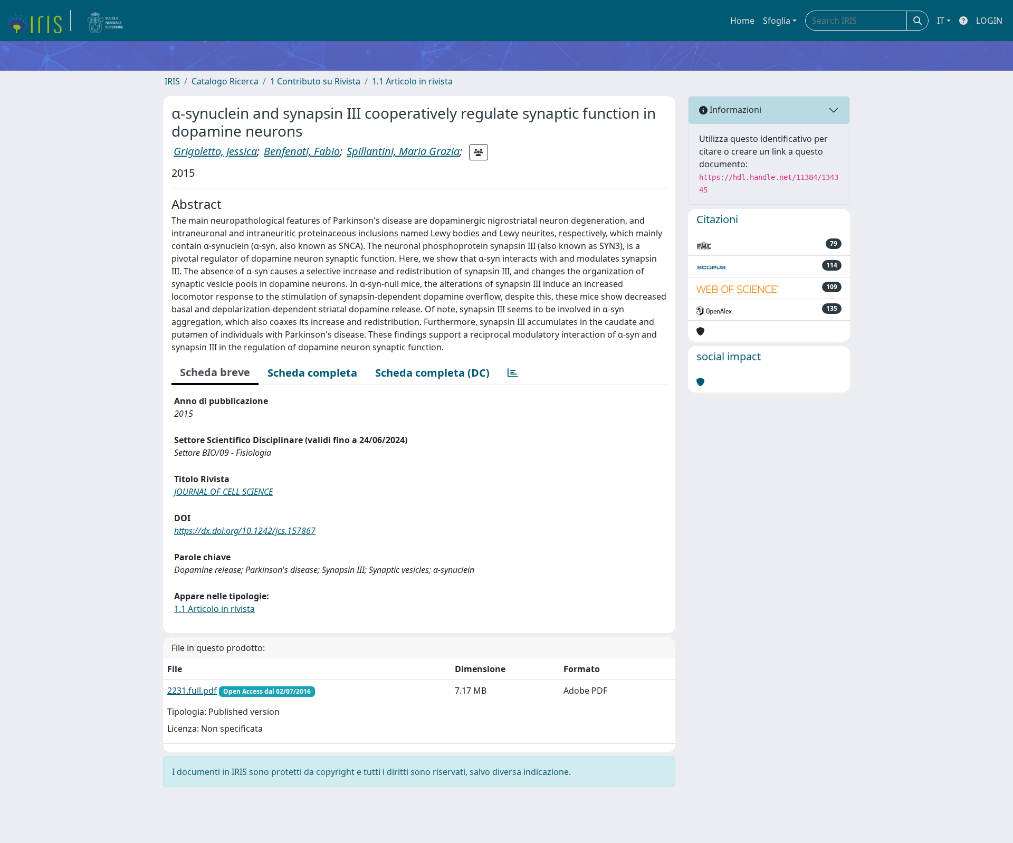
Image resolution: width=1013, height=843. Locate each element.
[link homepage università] (105, 20)
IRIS (172, 81)
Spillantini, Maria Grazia (403, 151)
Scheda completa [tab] (312, 373)
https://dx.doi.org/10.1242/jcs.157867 (245, 531)
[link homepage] (38, 20)
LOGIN (989, 20)
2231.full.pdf (192, 690)
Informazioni (734, 110)
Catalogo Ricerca (225, 81)
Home (742, 20)
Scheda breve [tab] (215, 372)
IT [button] (940, 20)
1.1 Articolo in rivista (412, 81)
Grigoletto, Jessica (215, 151)
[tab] (513, 373)
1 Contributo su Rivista (315, 81)
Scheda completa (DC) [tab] (432, 373)
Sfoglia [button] (776, 20)
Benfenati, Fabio (302, 151)
